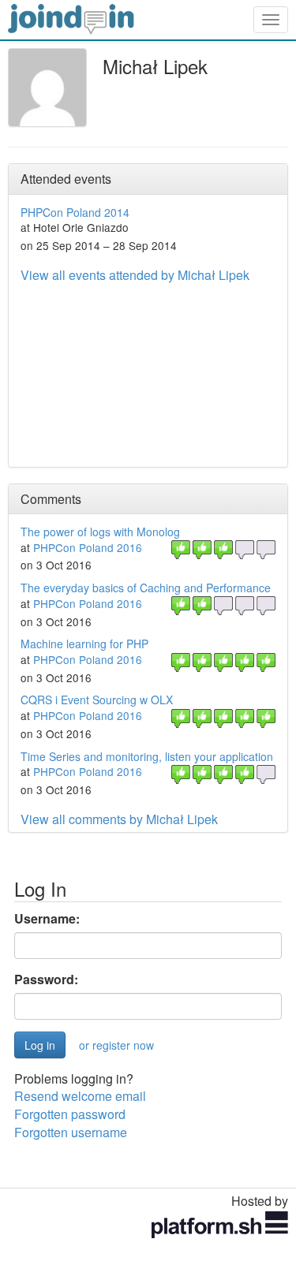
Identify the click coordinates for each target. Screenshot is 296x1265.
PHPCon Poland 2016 (87, 547)
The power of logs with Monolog (100, 531)
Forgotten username (70, 1132)
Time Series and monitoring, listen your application (147, 756)
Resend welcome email (80, 1096)
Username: (47, 918)
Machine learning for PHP (84, 643)
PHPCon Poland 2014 (75, 212)
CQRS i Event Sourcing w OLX (97, 699)
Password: (46, 979)
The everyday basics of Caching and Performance (146, 587)
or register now (116, 1045)
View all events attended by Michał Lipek (135, 275)
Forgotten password (70, 1114)
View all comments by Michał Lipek (119, 819)
